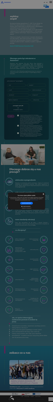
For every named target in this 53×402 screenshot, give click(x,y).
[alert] (26, 201)
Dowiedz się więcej (34, 200)
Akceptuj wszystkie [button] (26, 203)
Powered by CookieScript (26, 208)
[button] (26, 206)
